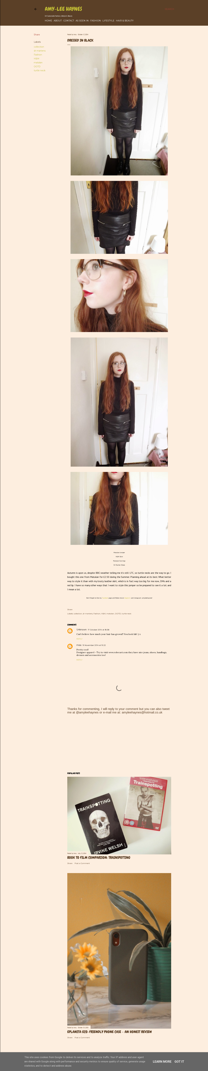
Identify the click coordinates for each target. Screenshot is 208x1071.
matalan (38, 62)
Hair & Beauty (125, 20)
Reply (79, 639)
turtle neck (39, 70)
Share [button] (37, 34)
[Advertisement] (119, 743)
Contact (68, 20)
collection (39, 46)
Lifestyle (108, 20)
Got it (179, 1061)
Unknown (81, 629)
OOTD (37, 66)
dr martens (40, 50)
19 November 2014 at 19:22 (94, 645)
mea (78, 645)
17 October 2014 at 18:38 (98, 630)
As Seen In (82, 20)
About (58, 20)
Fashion (95, 20)
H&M (36, 58)
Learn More (162, 1061)
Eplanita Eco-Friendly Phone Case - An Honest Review (109, 1031)
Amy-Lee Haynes (63, 8)
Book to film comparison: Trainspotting (98, 857)
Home (48, 20)
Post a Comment (82, 863)
